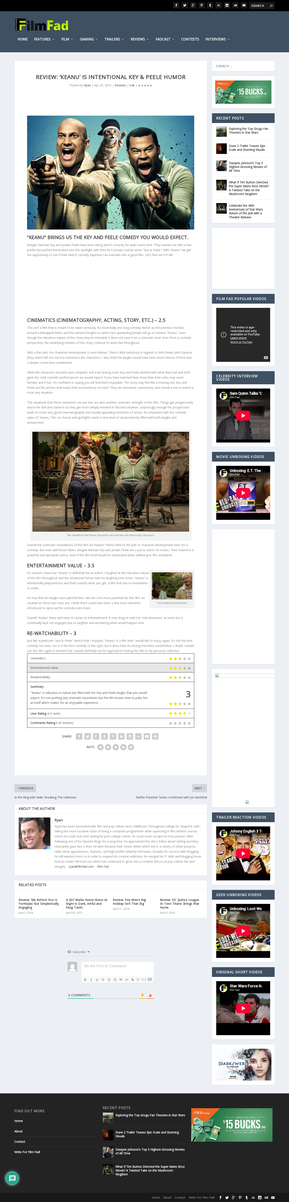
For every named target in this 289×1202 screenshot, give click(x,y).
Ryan (87, 85)
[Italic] (91, 979)
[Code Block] (127, 979)
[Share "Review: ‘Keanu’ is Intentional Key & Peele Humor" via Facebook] (79, 736)
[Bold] (85, 979)
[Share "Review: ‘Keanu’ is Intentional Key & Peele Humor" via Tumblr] (104, 736)
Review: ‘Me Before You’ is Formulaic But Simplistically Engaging (39, 903)
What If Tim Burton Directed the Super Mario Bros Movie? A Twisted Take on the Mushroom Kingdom (249, 188)
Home (23, 39)
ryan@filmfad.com (81, 866)
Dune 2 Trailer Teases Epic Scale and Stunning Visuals (247, 148)
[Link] (133, 979)
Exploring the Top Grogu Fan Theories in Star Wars (248, 130)
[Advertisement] (110, 287)
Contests (190, 39)
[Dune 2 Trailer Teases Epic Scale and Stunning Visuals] (221, 148)
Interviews (215, 39)
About (18, 1131)
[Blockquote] (121, 979)
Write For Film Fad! (27, 1152)
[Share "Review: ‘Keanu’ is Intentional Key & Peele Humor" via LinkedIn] (121, 736)
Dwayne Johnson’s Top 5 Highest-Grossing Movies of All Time (248, 167)
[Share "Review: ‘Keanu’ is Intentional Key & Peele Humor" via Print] (155, 736)
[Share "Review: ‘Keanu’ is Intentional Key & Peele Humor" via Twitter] (87, 736)
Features (42, 39)
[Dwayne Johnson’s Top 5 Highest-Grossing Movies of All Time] (221, 165)
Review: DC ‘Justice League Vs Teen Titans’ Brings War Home (179, 903)
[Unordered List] (115, 979)
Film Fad (103, 866)
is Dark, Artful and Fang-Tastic (86, 903)
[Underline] (97, 979)
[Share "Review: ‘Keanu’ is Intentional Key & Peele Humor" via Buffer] (130, 736)
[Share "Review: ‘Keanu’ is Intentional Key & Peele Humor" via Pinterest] (113, 736)
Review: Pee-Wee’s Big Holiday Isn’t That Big (129, 902)
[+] (144, 979)
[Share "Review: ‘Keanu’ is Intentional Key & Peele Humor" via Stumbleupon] (138, 736)
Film (65, 39)
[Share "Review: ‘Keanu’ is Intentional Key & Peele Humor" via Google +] (96, 736)
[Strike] (103, 979)
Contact (19, 1142)
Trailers (112, 39)
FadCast (163, 39)
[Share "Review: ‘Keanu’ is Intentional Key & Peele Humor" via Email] (147, 736)
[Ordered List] (109, 979)
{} (138, 979)
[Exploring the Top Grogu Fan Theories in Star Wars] (221, 131)
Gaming (87, 39)
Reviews (138, 39)
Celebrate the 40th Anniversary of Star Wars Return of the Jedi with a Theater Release (246, 211)
